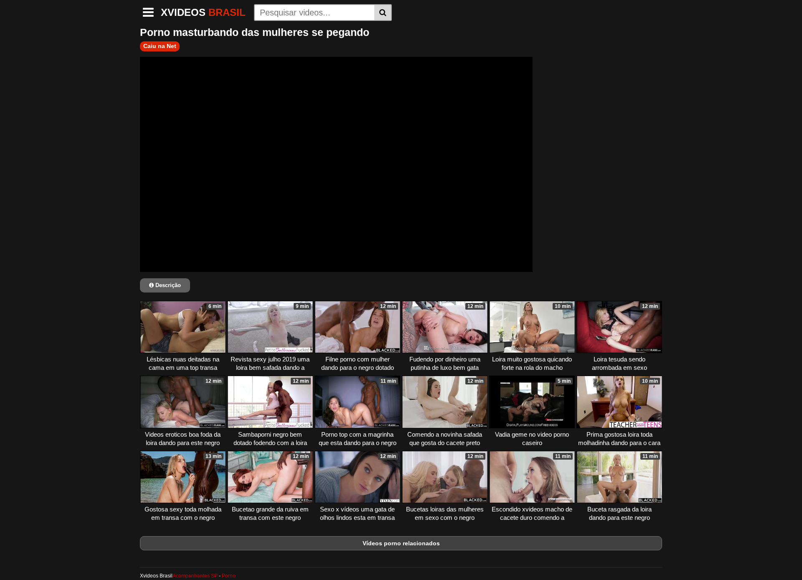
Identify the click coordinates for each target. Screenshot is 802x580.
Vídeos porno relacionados (401, 543)
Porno (229, 576)
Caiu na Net (159, 46)
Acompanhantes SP (195, 576)
